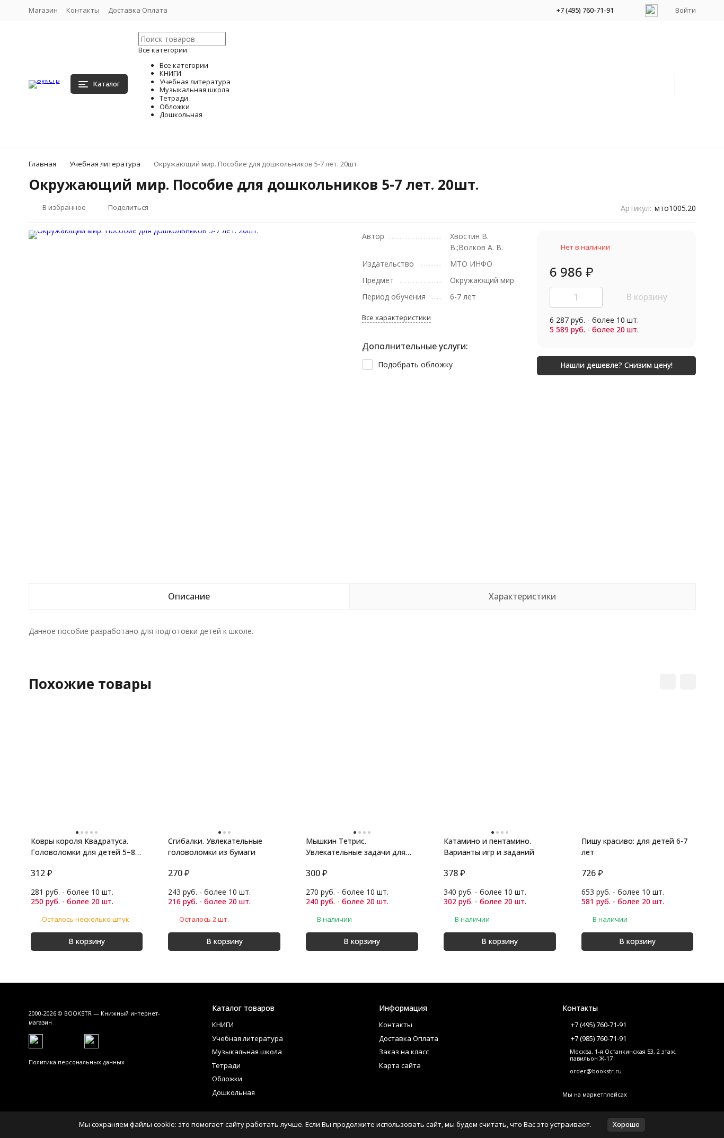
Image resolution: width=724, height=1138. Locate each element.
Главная (42, 164)
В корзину (646, 297)
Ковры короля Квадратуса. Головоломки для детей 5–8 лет (83, 847)
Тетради (226, 1065)
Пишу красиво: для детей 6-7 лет (634, 846)
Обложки (227, 1078)
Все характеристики (396, 317)
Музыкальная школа (247, 1051)
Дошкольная (233, 1092)
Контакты (83, 10)
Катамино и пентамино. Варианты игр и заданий (489, 846)
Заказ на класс (404, 1051)
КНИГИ (223, 1024)
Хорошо (626, 1124)
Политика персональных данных (77, 1062)
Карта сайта (400, 1065)
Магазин (43, 10)
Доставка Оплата (137, 10)
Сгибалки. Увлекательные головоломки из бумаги (215, 846)
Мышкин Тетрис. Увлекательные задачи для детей (355, 847)
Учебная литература (104, 164)
